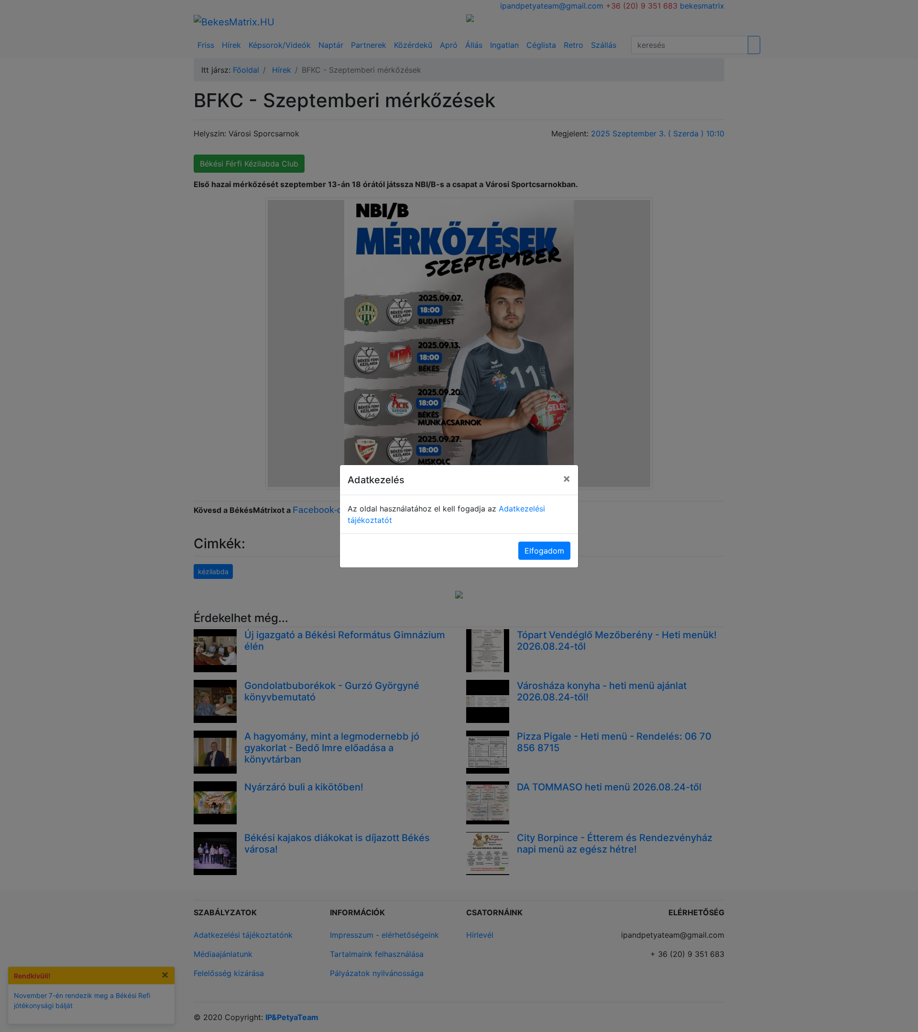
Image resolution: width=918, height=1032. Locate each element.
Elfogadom (544, 550)
